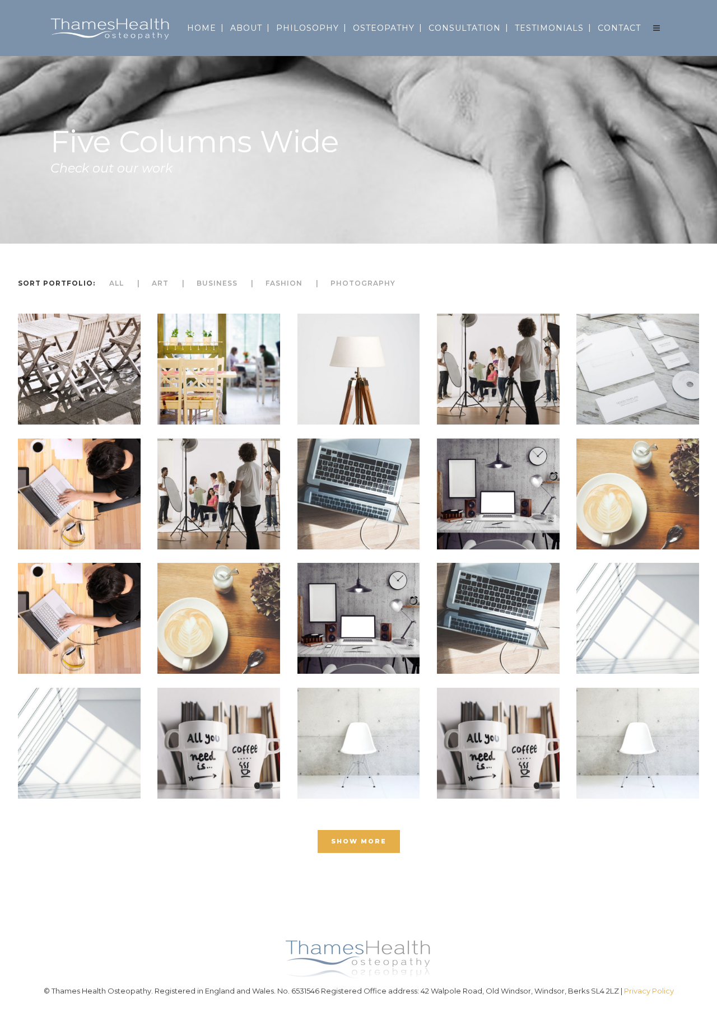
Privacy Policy (649, 990)
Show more (359, 841)
